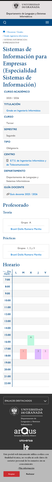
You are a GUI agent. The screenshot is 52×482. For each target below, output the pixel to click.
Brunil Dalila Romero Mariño (26, 229)
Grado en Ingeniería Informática (23, 110)
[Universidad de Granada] (26, 6)
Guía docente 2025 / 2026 (23, 194)
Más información (26, 468)
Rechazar (30, 474)
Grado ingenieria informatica (16, 36)
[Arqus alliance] (25, 432)
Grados (20, 32)
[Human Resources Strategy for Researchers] (25, 448)
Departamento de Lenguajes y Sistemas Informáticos (26, 15)
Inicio (4, 32)
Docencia (11, 32)
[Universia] (25, 441)
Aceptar (11, 474)
